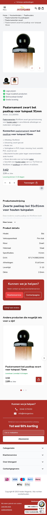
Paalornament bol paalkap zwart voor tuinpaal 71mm (23, 368)
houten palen (12, 122)
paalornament (22, 130)
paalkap (7, 134)
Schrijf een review (11, 307)
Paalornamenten (9, 119)
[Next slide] (44, 358)
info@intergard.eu (26, 413)
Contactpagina (33, 295)
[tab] (21, 390)
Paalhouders (29, 15)
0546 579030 (26, 409)
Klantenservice (14, 295)
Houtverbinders (16, 15)
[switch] (42, 511)
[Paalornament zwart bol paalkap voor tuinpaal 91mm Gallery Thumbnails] (10, 81)
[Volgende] (39, 68)
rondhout (16, 165)
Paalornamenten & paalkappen (17, 18)
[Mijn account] (39, 8)
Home (5, 15)
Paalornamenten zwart (14, 20)
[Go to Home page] (23, 8)
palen (31, 159)
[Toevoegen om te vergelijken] (41, 188)
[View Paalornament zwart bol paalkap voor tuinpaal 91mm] (6, 81)
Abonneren (23, 439)
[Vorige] (32, 68)
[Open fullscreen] (23, 51)
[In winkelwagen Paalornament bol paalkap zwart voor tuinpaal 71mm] (39, 379)
